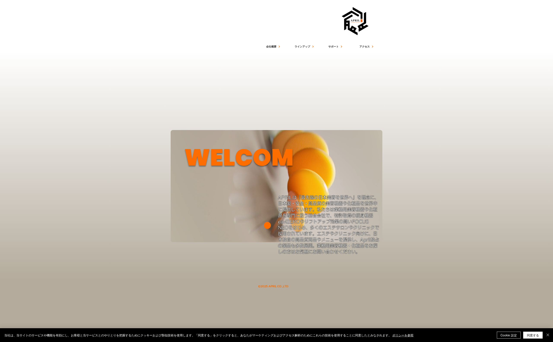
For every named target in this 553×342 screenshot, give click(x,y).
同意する (533, 335)
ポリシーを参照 (402, 335)
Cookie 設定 (509, 335)
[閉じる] (547, 335)
